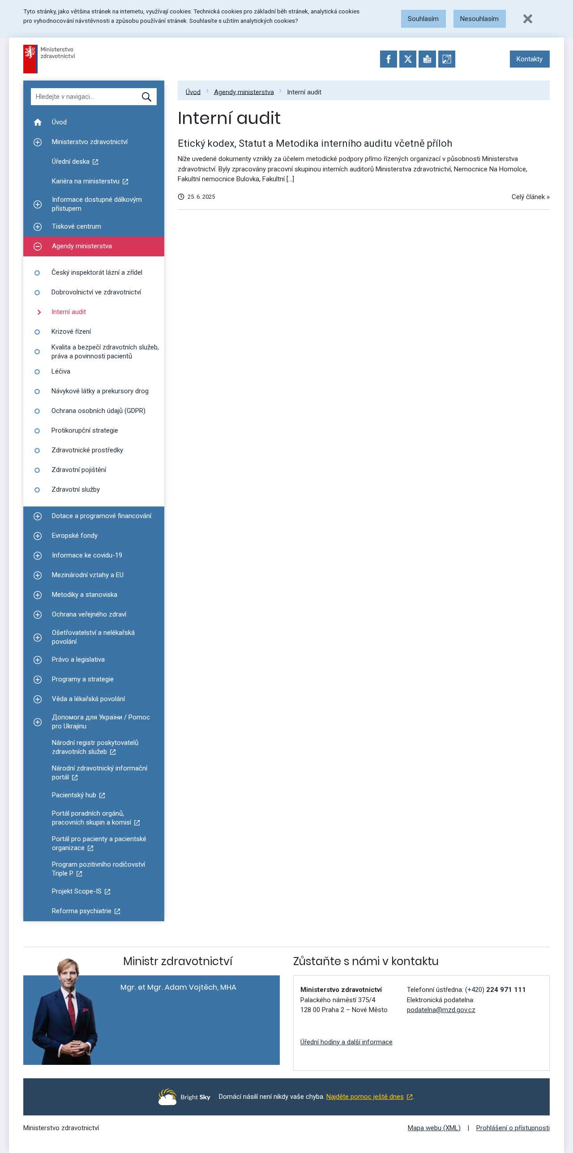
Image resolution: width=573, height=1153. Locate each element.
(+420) (495, 990)
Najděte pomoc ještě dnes (365, 1097)
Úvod (193, 92)
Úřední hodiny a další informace (346, 1042)
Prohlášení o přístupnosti (513, 1128)
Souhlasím (423, 19)
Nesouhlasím (479, 19)
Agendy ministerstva (244, 92)
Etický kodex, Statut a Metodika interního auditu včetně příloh (315, 143)
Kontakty (530, 59)
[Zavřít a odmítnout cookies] (527, 18)
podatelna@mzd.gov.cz (441, 1010)
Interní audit (304, 92)
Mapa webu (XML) (434, 1128)
